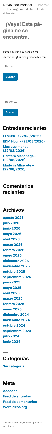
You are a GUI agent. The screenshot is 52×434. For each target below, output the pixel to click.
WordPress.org (15, 407)
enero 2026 (12, 255)
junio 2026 (11, 228)
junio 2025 (11, 282)
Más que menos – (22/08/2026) (17, 149)
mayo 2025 (12, 288)
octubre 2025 (14, 271)
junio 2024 (11, 342)
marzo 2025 (13, 298)
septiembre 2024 (17, 331)
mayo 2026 (12, 234)
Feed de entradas (17, 396)
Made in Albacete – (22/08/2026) (18, 167)
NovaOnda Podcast (17, 5)
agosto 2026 (13, 218)
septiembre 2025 (17, 277)
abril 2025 (11, 293)
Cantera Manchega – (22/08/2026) (19, 158)
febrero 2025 (13, 304)
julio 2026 (11, 223)
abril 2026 (11, 239)
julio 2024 (11, 336)
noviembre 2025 (16, 266)
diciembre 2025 (16, 261)
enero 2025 (12, 309)
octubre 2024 (14, 325)
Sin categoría (13, 366)
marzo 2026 (13, 245)
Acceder (10, 391)
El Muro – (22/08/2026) (22, 136)
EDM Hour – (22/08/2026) (24, 141)
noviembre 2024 (16, 320)
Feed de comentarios (20, 402)
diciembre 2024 (16, 315)
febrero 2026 (13, 250)
